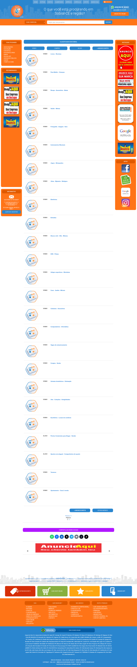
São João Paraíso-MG (35, 650)
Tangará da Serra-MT (68, 652)
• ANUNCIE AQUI (52, 616)
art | (102, 578)
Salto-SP (45, 648)
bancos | (81, 578)
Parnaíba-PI (39, 646)
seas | (76, 578)
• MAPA (5, 54)
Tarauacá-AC (78, 652)
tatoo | (79, 581)
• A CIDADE (29, 607)
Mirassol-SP (60, 643)
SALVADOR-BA (53, 648)
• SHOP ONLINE (30, 620)
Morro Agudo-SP (84, 643)
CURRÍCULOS (77, 2)
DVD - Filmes (55, 254)
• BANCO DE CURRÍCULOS (33, 616)
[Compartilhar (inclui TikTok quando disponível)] (86, 537)
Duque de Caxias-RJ (55, 639)
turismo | (108, 578)
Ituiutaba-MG (70, 641)
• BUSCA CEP (7, 56)
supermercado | (34, 581)
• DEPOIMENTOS (53, 614)
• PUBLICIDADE (52, 607)
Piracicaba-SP (53, 646)
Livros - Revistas (56, 54)
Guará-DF (79, 639)
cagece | (38, 578)
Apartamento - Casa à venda (60, 490)
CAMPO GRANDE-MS (85, 637)
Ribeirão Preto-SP (102, 646)
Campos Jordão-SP (97, 637)
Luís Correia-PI (30, 643)
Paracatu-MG (31, 646)
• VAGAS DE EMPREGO (32, 614)
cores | (87, 578)
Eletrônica (54, 199)
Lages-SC (102, 641)
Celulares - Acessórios (58, 308)
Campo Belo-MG (75, 637)
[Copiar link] (81, 537)
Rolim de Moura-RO (37, 648)
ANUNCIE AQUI (95, 2)
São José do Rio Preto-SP (61, 650)
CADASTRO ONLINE (120, 14)
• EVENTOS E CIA (75, 608)
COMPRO (57, 48)
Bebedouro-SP (91, 635)
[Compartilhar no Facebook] (57, 537)
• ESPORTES (7, 51)
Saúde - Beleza (55, 108)
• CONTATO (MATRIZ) (99, 618)
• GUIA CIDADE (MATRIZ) (100, 607)
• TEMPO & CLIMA (8, 62)
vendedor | (61, 578)
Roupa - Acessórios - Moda (59, 90)
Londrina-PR (108, 641)
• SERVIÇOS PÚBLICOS (9, 58)
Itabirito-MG (45, 641)
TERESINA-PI (85, 652)
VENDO (34, 48)
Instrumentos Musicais (58, 145)
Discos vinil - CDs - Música (59, 236)
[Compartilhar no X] (67, 537)
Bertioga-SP (99, 635)
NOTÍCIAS (42, 2)
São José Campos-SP (47, 650)
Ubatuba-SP (93, 652)
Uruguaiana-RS (101, 652)
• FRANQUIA (96, 610)
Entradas (53, 217)
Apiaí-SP (52, 635)
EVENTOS (50, 2)
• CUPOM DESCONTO (32, 618)
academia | (45, 578)
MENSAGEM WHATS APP (119, 10)
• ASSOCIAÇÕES (8, 47)
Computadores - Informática (59, 326)
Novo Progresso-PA (94, 643)
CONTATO (86, 2)
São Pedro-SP (85, 650)
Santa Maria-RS (71, 648)
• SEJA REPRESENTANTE (100, 608)
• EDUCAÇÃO (7, 49)
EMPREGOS (69, 2)
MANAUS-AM (37, 643)
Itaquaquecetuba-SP (54, 641)
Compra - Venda (56, 363)
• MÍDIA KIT (51, 608)
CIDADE (36, 2)
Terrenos (53, 472)
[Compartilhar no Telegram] (72, 537)
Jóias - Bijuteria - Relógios (59, 181)
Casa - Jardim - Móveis (58, 290)
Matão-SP (45, 643)
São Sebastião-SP (95, 650)
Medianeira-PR (52, 643)
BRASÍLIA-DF (34, 637)
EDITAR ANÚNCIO (103, 510)
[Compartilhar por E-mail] (76, 537)
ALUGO (80, 48)
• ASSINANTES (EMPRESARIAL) (79, 607)
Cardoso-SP (31, 639)
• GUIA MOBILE (97, 612)
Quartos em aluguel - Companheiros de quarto (65, 454)
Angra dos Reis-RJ (30, 635)
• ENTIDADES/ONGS (9, 52)
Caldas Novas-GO (65, 637)
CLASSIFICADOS (59, 2)
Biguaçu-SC (106, 635)
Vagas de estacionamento (59, 345)
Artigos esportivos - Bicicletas (60, 272)
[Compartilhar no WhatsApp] (52, 537)
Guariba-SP (95, 639)
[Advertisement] (68, 31)
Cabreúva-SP (49, 637)
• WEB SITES (51, 612)
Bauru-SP (84, 635)
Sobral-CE (34, 652)
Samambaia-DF (62, 648)
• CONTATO (51, 618)
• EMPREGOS (74, 612)
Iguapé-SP (108, 639)
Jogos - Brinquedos (57, 163)
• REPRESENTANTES (76, 616)
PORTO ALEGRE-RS (73, 646)
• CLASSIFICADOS (31, 612)
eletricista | (31, 578)
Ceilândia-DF (38, 639)
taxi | (54, 581)
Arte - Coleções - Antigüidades (60, 399)
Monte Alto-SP (75, 643)
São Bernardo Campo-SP (88, 648)
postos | (49, 581)
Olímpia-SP (103, 643)
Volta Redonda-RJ (69, 654)
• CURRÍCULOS (74, 614)
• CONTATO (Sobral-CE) (100, 616)
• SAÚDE (5, 60)
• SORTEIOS (29, 621)
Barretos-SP (71, 635)
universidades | (43, 581)
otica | (91, 578)
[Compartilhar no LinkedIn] (62, 537)
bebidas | (52, 578)
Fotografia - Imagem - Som (59, 126)
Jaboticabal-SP (78, 641)
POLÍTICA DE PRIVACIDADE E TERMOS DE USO (68, 664)
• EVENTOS (29, 610)
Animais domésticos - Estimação (61, 381)
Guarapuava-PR (87, 639)
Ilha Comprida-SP (36, 641)
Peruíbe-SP (45, 646)
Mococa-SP (67, 643)
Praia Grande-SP (92, 646)
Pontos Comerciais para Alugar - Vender (63, 436)
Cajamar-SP (57, 637)
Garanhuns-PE (65, 639)
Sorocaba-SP (41, 652)
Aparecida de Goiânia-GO (42, 635)
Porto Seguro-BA (83, 646)
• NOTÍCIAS (29, 608)
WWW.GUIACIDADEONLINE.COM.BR (66, 662)
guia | (90, 581)
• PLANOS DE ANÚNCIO (54, 610)
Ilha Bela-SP (28, 641)
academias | (97, 581)
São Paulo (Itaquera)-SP (74, 650)
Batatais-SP (78, 635)
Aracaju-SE (58, 635)
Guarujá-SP (101, 639)
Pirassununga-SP (62, 646)
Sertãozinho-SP (104, 650)
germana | (65, 581)
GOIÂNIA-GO (72, 639)
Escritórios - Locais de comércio (61, 417)
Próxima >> (68, 516)
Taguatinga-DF (50, 652)
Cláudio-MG (46, 639)
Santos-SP (78, 648)
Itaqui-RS (63, 641)
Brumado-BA (42, 637)
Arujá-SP (64, 635)
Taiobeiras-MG (58, 652)
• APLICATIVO (30, 623)
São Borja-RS (99, 648)
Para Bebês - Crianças (58, 72)
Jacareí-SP (86, 641)
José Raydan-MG (94, 641)
